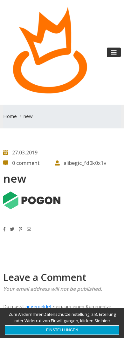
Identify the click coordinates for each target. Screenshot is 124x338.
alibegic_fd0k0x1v (85, 162)
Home (10, 116)
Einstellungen (62, 330)
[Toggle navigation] (114, 52)
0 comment (26, 162)
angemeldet (38, 306)
